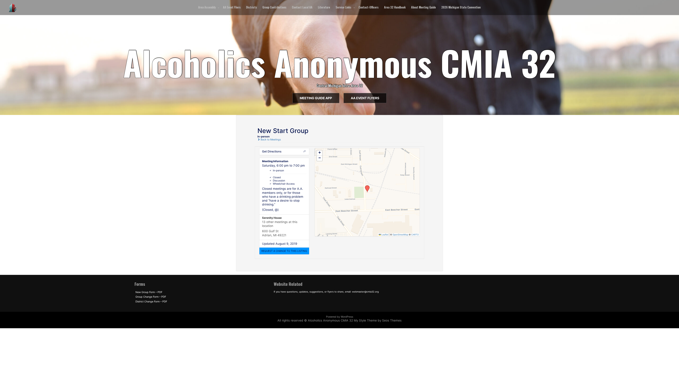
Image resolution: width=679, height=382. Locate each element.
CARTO (415, 234)
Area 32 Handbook (395, 7)
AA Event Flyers (365, 98)
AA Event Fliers (232, 7)
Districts (251, 7)
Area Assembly (207, 7)
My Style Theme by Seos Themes (378, 320)
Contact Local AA (302, 7)
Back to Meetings (270, 139)
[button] (284, 251)
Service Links (343, 7)
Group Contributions (274, 7)
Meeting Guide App (316, 98)
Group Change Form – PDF (150, 296)
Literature (324, 7)
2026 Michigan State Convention (461, 7)
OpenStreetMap (400, 234)
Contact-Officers (369, 7)
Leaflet (384, 234)
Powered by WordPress (339, 316)
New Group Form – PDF (148, 292)
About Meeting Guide (423, 7)
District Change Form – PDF (151, 301)
